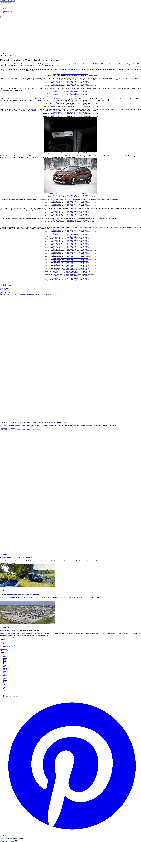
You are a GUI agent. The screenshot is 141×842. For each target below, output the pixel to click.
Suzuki (5, 684)
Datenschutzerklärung (9, 645)
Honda (5, 662)
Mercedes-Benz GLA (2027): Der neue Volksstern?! (17, 558)
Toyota (5, 687)
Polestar (5, 675)
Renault (5, 677)
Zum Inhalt (12, 0)
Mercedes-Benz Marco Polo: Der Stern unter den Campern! (20, 594)
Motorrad (5, 12)
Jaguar (5, 665)
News (4, 8)
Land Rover (6, 668)
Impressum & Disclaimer (9, 646)
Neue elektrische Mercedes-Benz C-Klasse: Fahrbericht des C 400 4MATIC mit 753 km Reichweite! (33, 422)
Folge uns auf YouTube (11, 696)
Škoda (5, 680)
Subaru (5, 683)
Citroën (5, 658)
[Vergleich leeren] (16, 840)
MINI (4, 672)
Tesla (4, 685)
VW (4, 688)
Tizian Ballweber (4, 290)
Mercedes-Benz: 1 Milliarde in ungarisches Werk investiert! (19, 630)
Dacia (4, 659)
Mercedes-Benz (7, 419)
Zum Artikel (12, 428)
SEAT (4, 678)
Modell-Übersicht (7, 11)
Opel (4, 674)
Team (4, 14)
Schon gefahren (7, 285)
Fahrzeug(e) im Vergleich (7, 841)
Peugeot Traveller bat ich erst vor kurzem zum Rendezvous (38, 110)
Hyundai (5, 664)
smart (4, 681)
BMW (5, 656)
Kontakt (5, 643)
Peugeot (5, 53)
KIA (4, 666)
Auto (4, 10)
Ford (4, 661)
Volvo (4, 690)
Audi (4, 655)
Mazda (5, 669)
